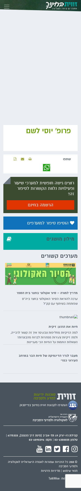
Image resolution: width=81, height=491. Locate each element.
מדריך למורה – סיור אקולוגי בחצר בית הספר (47, 293)
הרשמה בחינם (40, 205)
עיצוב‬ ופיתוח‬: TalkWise (63, 478)
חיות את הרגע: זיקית (63, 327)
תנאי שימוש (70, 471)
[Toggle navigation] (6, 5)
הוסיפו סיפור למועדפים (48, 223)
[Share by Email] (22, 159)
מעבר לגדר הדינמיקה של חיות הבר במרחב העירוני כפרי (48, 358)
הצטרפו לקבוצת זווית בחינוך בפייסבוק (44, 405)
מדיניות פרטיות (50, 471)
